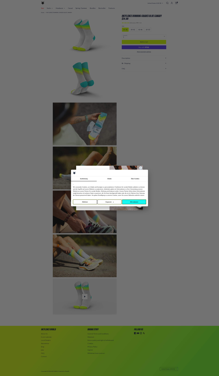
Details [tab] (109, 178)
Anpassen (108, 202)
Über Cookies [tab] (135, 178)
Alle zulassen (134, 202)
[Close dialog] (140, 167)
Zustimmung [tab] (84, 178)
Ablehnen (85, 202)
